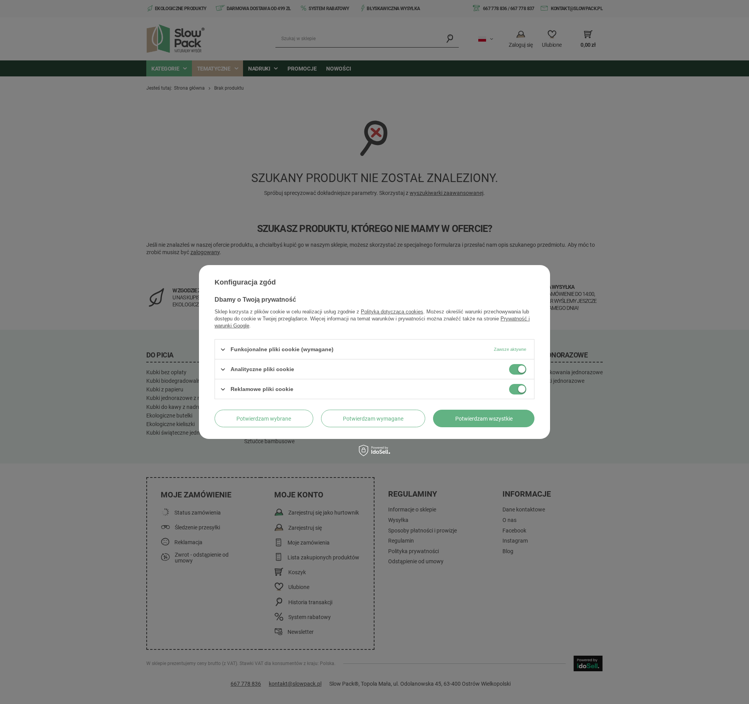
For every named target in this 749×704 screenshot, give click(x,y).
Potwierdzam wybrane (263, 418)
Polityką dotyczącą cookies (392, 312)
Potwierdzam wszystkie (484, 418)
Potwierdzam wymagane (373, 418)
